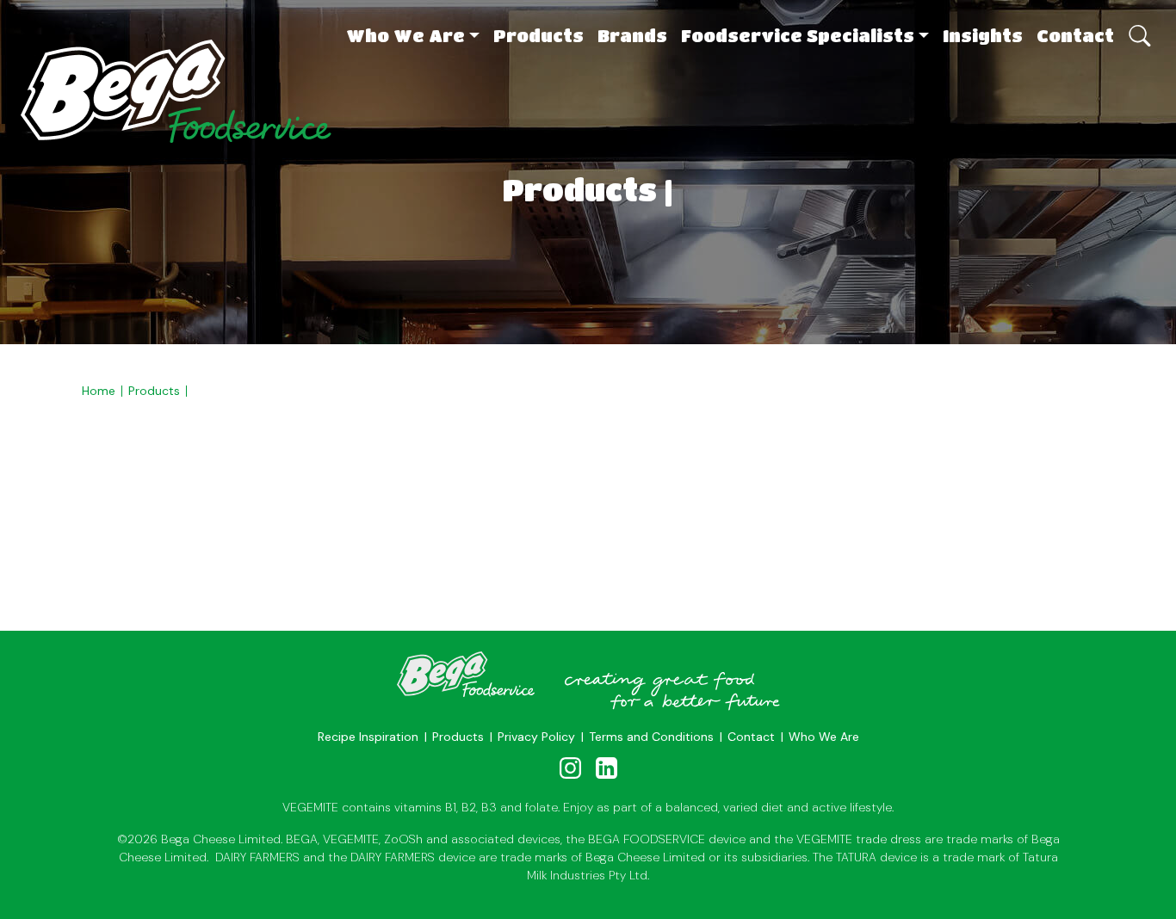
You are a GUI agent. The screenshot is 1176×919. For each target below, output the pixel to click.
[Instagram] (571, 767)
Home (98, 390)
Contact (1075, 36)
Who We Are (405, 36)
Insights (983, 36)
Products (538, 36)
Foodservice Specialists (797, 36)
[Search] (1138, 26)
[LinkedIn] (606, 767)
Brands (632, 36)
